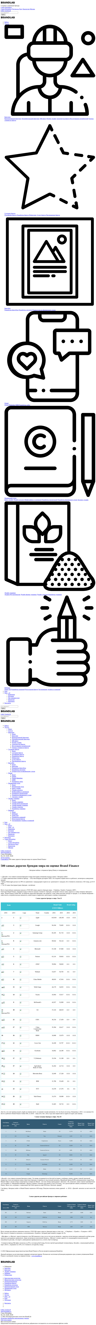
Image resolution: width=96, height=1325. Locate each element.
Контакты (11, 701)
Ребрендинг (33, 215)
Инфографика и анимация (33, 500)
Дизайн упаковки (10, 593)
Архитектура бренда (63, 118)
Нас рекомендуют (14, 698)
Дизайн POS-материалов (12, 594)
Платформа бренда (10, 215)
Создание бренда (9, 213)
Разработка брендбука (11, 310)
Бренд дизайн (8, 500)
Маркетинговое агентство (12, 1280)
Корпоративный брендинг (12, 118)
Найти (3, 14)
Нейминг (7, 688)
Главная (3, 859)
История (11, 696)
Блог (6, 691)
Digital (6, 403)
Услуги (6, 24)
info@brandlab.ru (6, 852)
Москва (32, 9)
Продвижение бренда (53, 215)
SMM (17, 405)
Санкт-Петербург (6, 9)
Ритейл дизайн (51, 118)
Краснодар (26, 9)
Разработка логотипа (25, 310)
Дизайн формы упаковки (29, 594)
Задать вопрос (5, 857)
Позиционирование (10, 1281)
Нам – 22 (7, 693)
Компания (11, 694)
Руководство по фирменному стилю (44, 310)
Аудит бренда (41, 215)
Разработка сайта (24, 405)
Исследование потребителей (79, 118)
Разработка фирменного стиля (67, 500)
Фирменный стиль (10, 498)
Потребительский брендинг (31, 118)
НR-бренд (43, 118)
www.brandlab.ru (37, 1256)
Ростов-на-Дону (17, 9)
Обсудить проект (6, 1320)
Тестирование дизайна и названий (49, 689)
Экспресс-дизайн (82, 500)
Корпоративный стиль (11, 1286)
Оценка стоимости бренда (20, 747)
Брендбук (7, 308)
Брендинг (7, 117)
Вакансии (11, 699)
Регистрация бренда (31, 689)
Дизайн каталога (19, 500)
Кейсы (6, 22)
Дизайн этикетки (42, 594)
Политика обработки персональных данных (15, 1318)
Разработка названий (18, 689)
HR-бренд (7, 1290)
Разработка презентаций (49, 500)
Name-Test (7, 689)
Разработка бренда (23, 215)
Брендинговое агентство (12, 1278)
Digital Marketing (9, 405)
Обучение (7, 1300)
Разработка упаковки (55, 594)
